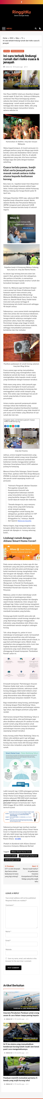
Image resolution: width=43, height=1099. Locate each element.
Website (9, 949)
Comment (10, 905)
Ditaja (6, 51)
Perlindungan (17, 51)
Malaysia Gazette (24, 521)
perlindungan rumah (12, 860)
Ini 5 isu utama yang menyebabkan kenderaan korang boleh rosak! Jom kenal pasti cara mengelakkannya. (21, 1046)
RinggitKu (21, 12)
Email (8, 940)
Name (8, 931)
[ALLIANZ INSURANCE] (21, 229)
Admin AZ (9, 67)
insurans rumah (10, 856)
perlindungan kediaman (28, 856)
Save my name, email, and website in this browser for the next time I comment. (21, 959)
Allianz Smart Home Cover (21, 851)
